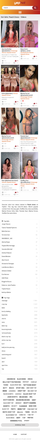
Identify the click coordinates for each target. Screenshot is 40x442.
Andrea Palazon (19, 253)
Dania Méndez (19, 256)
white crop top (19, 340)
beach (19, 358)
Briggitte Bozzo (19, 281)
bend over (32, 406)
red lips (34, 412)
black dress (10, 417)
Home (15, 434)
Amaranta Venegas (19, 263)
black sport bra (15, 385)
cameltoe (22, 415)
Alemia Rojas (19, 242)
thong (5, 385)
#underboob (24, 52)
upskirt (26, 420)
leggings (12, 391)
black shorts (8, 394)
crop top (19, 304)
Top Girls (6, 221)
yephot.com (18, 439)
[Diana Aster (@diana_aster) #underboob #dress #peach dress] (29, 34)
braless (20, 412)
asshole (18, 394)
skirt (19, 362)
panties (30, 417)
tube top (30, 415)
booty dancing (8, 400)
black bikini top (11, 415)
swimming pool (19, 354)
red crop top (32, 391)
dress (19, 351)
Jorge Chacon (19, 224)
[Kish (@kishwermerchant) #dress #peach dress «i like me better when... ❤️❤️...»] (10, 165)
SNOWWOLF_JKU (19, 238)
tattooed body (19, 333)
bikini (19, 308)
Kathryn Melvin (19, 292)
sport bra (19, 365)
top (19, 369)
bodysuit (26, 382)
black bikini (21, 379)
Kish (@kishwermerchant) (10, 180)
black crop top (19, 336)
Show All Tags (20, 425)
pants (13, 409)
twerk (27, 412)
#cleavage (14, 51)
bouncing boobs (19, 329)
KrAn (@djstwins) (7, 93)
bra (31, 397)
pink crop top (32, 409)
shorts (19, 318)
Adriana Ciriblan (19, 271)
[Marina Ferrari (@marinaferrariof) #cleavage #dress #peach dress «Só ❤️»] (29, 78)
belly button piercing (19, 347)
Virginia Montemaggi (19, 245)
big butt (14, 406)
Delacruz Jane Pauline (19, 285)
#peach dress (11, 52)
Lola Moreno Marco (19, 267)
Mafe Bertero (19, 231)
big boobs (19, 315)
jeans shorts (12, 397)
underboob (11, 379)
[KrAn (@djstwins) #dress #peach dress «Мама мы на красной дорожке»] (10, 78)
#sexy (22, 186)
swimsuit (18, 403)
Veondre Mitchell (19, 249)
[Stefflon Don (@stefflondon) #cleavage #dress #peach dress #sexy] (29, 165)
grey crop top (31, 388)
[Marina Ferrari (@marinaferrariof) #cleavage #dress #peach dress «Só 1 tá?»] (10, 121)
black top (5, 409)
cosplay (34, 382)
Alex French (19, 260)
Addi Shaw (19, 278)
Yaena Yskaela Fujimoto (19, 227)
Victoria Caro (19, 235)
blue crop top (8, 403)
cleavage (19, 300)
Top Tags (7, 297)
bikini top (19, 326)
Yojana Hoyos (19, 289)
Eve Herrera (19, 274)
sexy (19, 322)
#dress (4, 52)
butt (19, 344)
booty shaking (19, 311)
